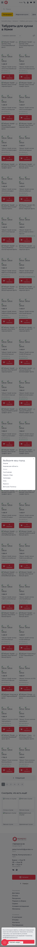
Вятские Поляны (9, 487)
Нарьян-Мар (8, 475)
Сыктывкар (7, 472)
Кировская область (10, 466)
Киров (5, 463)
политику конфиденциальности (17, 936)
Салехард (6, 478)
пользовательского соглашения (13, 935)
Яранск (6, 484)
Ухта (4, 481)
